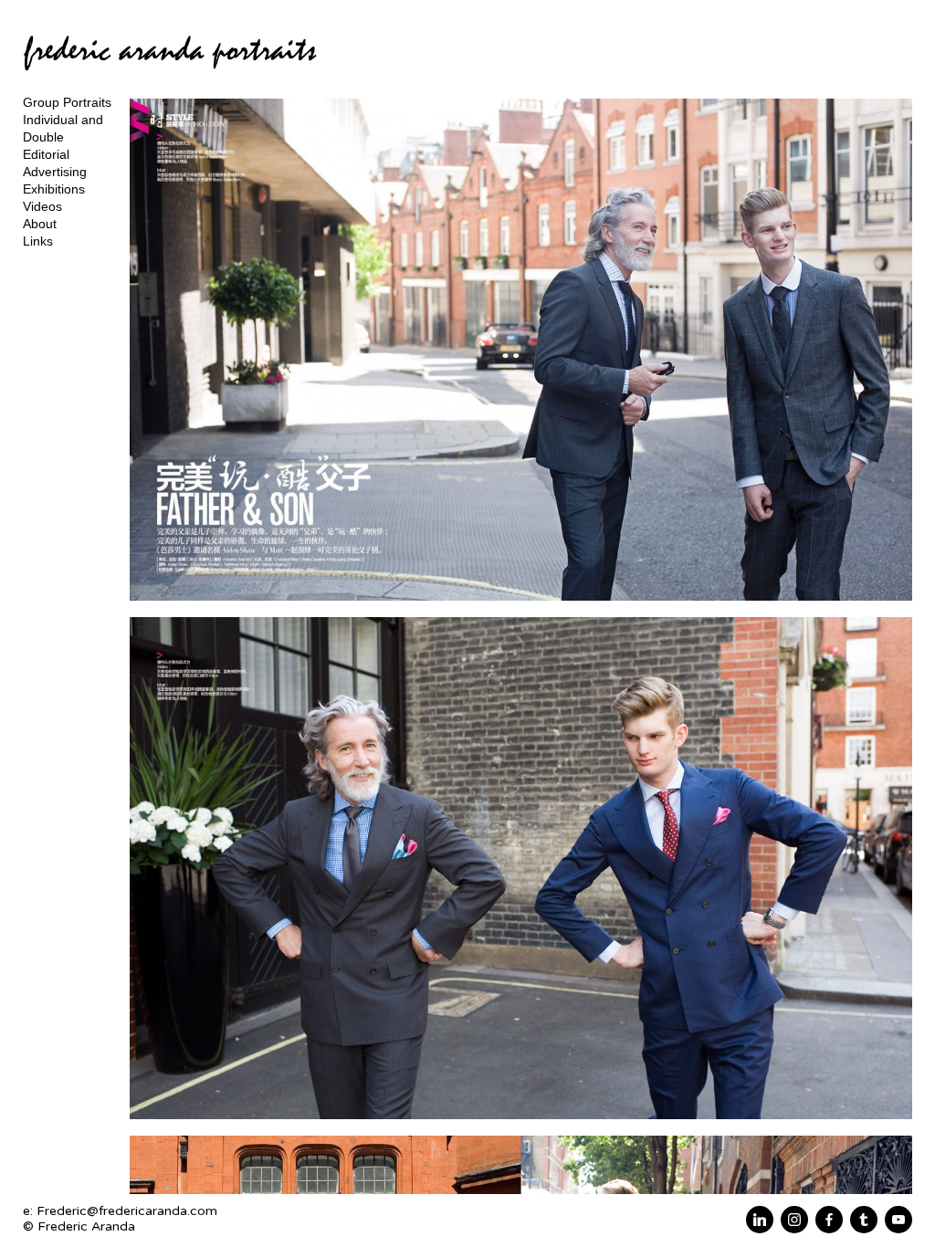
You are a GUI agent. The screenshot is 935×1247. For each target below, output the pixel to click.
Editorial (46, 154)
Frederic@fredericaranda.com (127, 1211)
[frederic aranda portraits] (170, 78)
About (40, 223)
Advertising (55, 171)
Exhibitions (54, 189)
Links (38, 241)
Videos (42, 206)
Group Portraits (67, 102)
